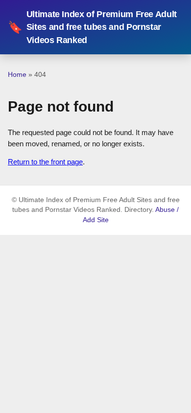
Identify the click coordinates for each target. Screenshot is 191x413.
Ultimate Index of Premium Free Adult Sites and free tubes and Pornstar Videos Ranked (92, 27)
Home (17, 74)
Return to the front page (45, 162)
